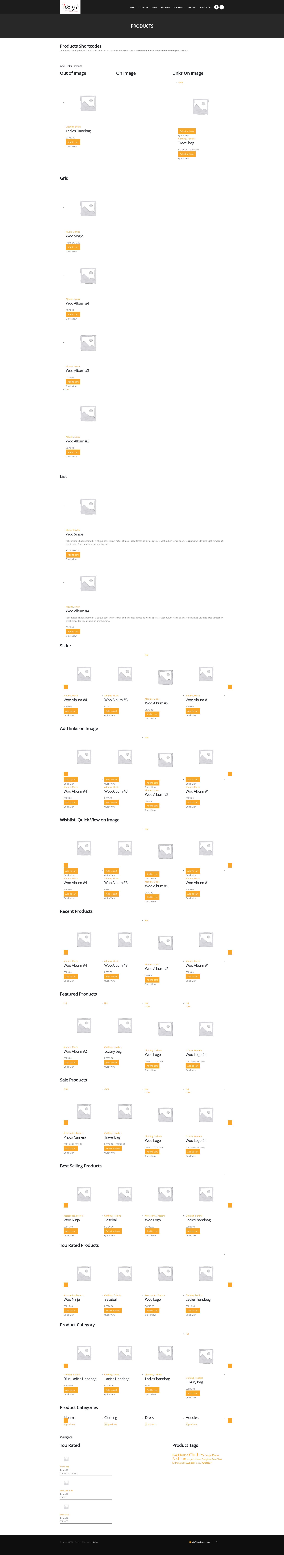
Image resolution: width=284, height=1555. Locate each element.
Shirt (219, 1465)
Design (208, 1461)
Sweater (190, 1469)
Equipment (179, 7)
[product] (89, 103)
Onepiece (206, 1465)
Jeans (199, 1466)
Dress (78, 126)
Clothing (70, 126)
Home (132, 7)
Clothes (196, 1461)
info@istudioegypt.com (201, 1548)
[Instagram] (222, 7)
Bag (175, 1462)
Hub (188, 1466)
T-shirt (198, 1470)
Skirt (175, 1469)
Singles (76, 231)
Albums (69, 299)
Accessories (191, 695)
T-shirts (158, 1050)
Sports (181, 1469)
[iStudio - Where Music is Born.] (70, 7)
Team (154, 7)
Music (69, 231)
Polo (214, 1465)
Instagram (221, 1548)
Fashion (179, 1465)
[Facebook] (216, 7)
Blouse (183, 1461)
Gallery (192, 7)
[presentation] (66, 687)
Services (143, 7)
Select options (187, 131)
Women (198, 1050)
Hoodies (192, 138)
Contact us (206, 7)
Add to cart (73, 142)
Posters (201, 695)
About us (165, 7)
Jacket (194, 1465)
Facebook (216, 1548)
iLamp (95, 1548)
